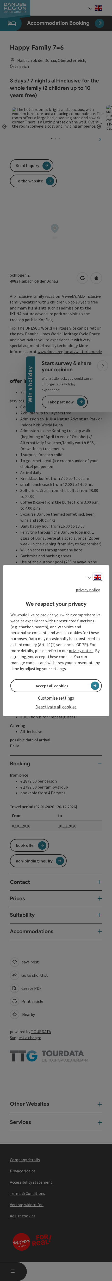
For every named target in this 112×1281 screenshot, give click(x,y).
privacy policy (88, 589)
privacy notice (81, 650)
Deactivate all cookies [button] (56, 707)
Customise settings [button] (56, 698)
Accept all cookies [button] (52, 685)
